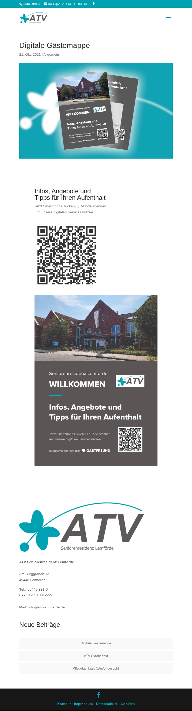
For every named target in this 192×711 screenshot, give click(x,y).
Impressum (83, 704)
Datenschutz (107, 704)
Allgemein (51, 54)
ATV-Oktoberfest (96, 656)
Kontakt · (65, 704)
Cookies (128, 704)
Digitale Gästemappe (96, 643)
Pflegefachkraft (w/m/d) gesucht (96, 668)
